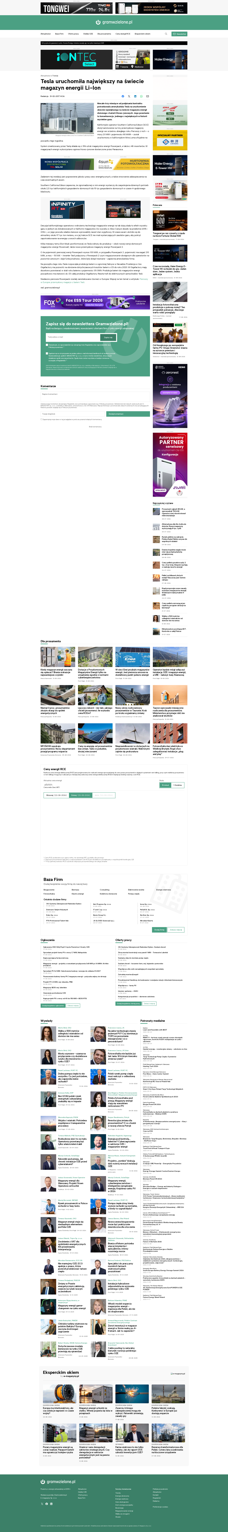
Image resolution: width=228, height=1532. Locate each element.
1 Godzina (177, 785)
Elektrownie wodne (136, 890)
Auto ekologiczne (122, 1502)
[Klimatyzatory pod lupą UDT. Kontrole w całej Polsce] (156, 632)
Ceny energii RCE (123, 34)
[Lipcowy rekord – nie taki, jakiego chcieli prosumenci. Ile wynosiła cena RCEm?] (95, 695)
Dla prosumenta (104, 34)
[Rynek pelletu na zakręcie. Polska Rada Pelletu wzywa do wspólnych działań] (156, 541)
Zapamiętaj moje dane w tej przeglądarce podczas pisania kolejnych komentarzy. (72, 419)
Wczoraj (56, 795)
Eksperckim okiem (142, 34)
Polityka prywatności (160, 1489)
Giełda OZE (88, 34)
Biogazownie (49, 890)
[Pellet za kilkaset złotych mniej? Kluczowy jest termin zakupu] (156, 579)
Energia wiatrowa (163, 890)
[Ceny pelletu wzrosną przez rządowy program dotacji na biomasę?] (156, 607)
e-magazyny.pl (71, 1376)
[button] (166, 34)
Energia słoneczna (122, 1496)
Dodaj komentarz (116, 414)
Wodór (118, 1517)
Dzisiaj (80, 795)
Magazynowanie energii (124, 1511)
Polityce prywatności (64, 369)
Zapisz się (108, 337)
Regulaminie (49, 369)
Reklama (156, 1501)
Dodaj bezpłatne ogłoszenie (53, 1006)
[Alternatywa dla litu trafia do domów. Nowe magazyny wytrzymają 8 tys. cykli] (156, 528)
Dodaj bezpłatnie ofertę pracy (128, 1003)
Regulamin (70, 404)
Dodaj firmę (159, 930)
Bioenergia (119, 1508)
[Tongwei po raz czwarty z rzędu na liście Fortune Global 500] (170, 220)
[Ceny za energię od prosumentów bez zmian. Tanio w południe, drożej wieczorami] (95, 733)
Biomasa (75, 890)
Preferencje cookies (160, 1507)
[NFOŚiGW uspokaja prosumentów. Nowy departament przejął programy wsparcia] (58, 733)
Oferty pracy (73, 34)
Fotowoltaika (49, 894)
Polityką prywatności (107, 404)
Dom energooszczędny (124, 1505)
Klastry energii (78, 894)
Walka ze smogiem (122, 1514)
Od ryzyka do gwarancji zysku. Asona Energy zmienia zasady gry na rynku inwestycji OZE (73, 43)
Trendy (55, 76)
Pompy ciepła (133, 894)
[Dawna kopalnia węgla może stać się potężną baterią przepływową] (156, 554)
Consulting (104, 890)
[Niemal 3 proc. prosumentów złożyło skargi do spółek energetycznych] (58, 695)
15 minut (165, 785)
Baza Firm (59, 34)
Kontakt (155, 1495)
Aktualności (46, 34)
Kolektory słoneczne (108, 894)
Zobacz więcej (176, 930)
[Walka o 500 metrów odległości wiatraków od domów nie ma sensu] (156, 620)
